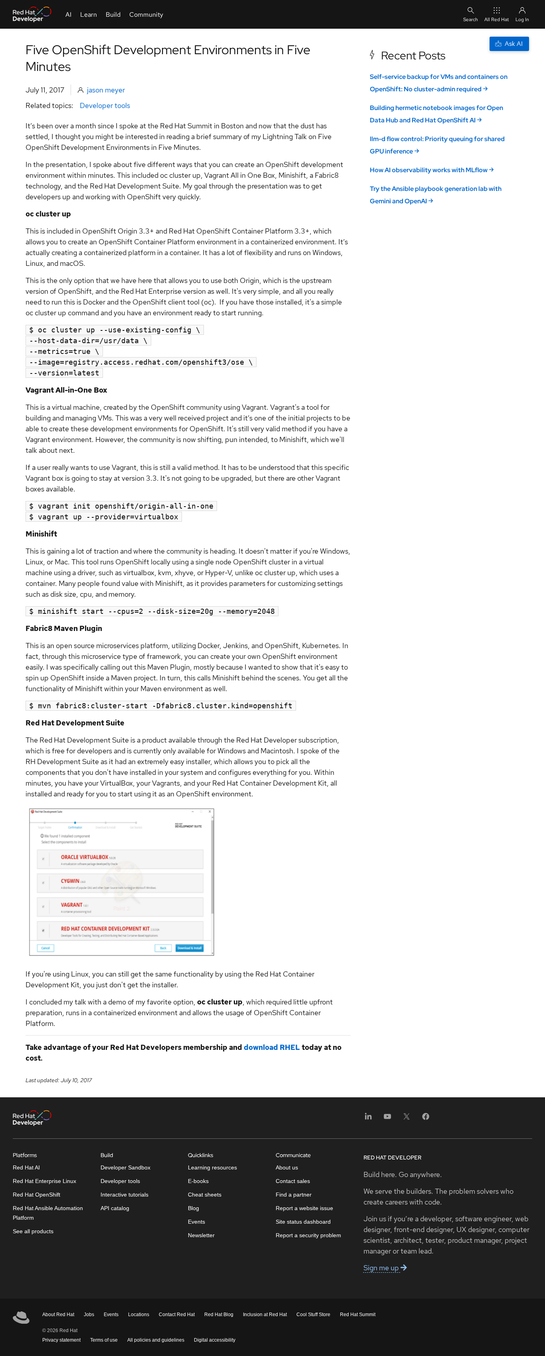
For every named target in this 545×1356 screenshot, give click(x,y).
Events (196, 1221)
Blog (193, 1208)
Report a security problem (308, 1235)
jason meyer (106, 89)
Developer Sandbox (125, 1167)
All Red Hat (496, 19)
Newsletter (201, 1235)
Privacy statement (61, 1340)
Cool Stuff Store (313, 1314)
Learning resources (212, 1167)
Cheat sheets (204, 1194)
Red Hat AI (26, 1167)
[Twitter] (406, 1119)
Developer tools (105, 105)
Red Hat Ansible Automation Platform (48, 1213)
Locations (138, 1314)
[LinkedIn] (368, 1119)
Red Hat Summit (357, 1314)
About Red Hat (58, 1314)
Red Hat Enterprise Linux (44, 1181)
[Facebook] (425, 1119)
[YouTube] (387, 1119)
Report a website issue (304, 1208)
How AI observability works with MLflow (429, 170)
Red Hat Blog (218, 1314)
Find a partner (294, 1194)
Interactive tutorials (124, 1194)
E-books (198, 1181)
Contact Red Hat (177, 1314)
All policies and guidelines (155, 1340)
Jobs (89, 1314)
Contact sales (293, 1181)
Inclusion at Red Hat (265, 1314)
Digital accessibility (214, 1340)
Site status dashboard (303, 1221)
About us (287, 1167)
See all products (33, 1231)
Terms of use (104, 1340)
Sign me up (382, 1267)
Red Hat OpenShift (36, 1194)
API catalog (115, 1208)
